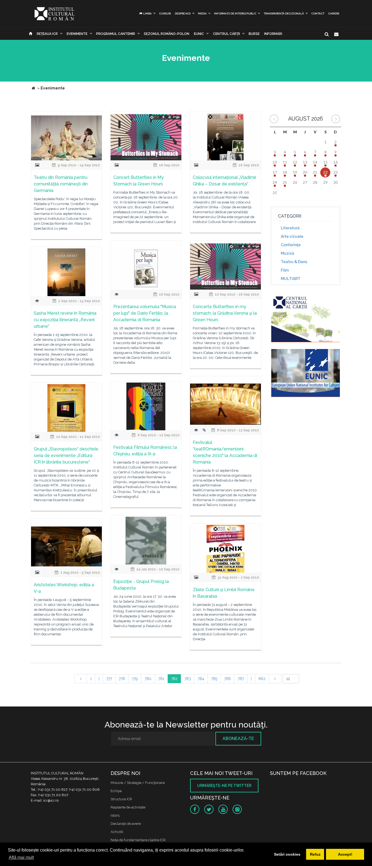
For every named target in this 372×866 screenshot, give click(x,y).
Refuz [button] (315, 854)
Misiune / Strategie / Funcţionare (138, 783)
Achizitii (117, 832)
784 (201, 678)
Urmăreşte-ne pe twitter (224, 785)
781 (161, 678)
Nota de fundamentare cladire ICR (138, 840)
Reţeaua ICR (47, 34)
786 (227, 678)
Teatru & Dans (294, 262)
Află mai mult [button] (21, 857)
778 (122, 678)
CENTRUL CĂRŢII (226, 34)
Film (285, 270)
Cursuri (165, 13)
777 (109, 678)
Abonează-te (238, 738)
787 (241, 678)
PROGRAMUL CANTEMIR (115, 34)
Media (202, 13)
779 (135, 678)
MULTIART (290, 278)
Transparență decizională (284, 13)
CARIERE (333, 13)
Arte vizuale (292, 236)
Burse (254, 34)
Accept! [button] (345, 854)
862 (262, 678)
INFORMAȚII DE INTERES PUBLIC (235, 13)
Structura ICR (121, 799)
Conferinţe (291, 245)
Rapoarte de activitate (128, 807)
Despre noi (183, 13)
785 (214, 678)
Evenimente (77, 34)
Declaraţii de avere (126, 824)
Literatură (290, 228)
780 (148, 678)
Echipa (116, 791)
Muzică (287, 253)
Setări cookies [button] (287, 854)
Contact (317, 13)
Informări (273, 34)
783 (187, 678)
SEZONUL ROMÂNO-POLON (166, 34)
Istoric (115, 815)
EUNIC (199, 34)
